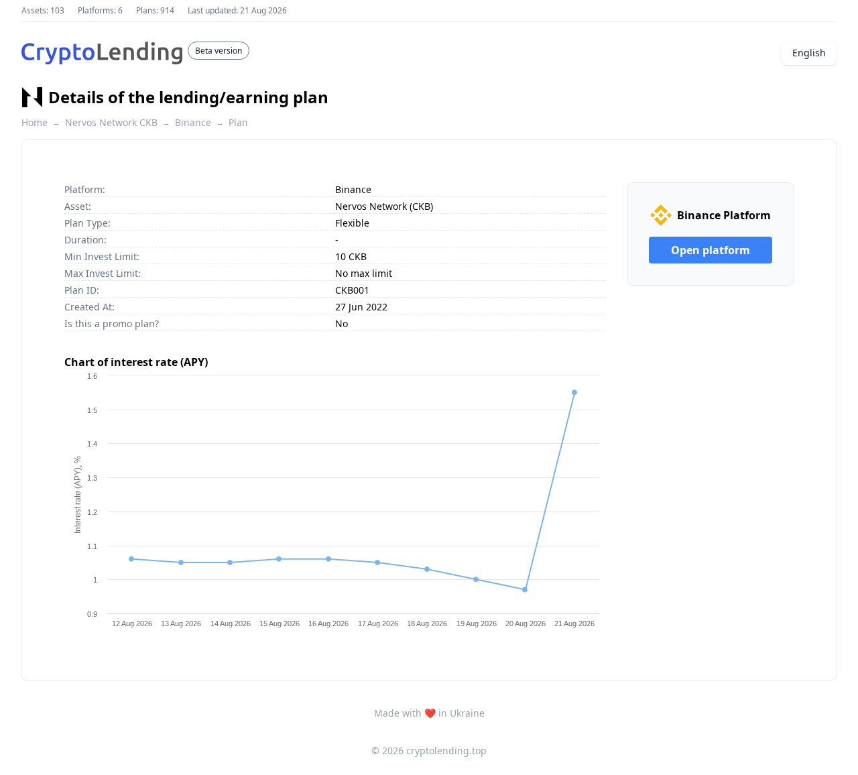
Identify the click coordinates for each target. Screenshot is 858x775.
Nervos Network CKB (111, 122)
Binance (193, 122)
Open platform (710, 250)
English (809, 52)
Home (34, 122)
